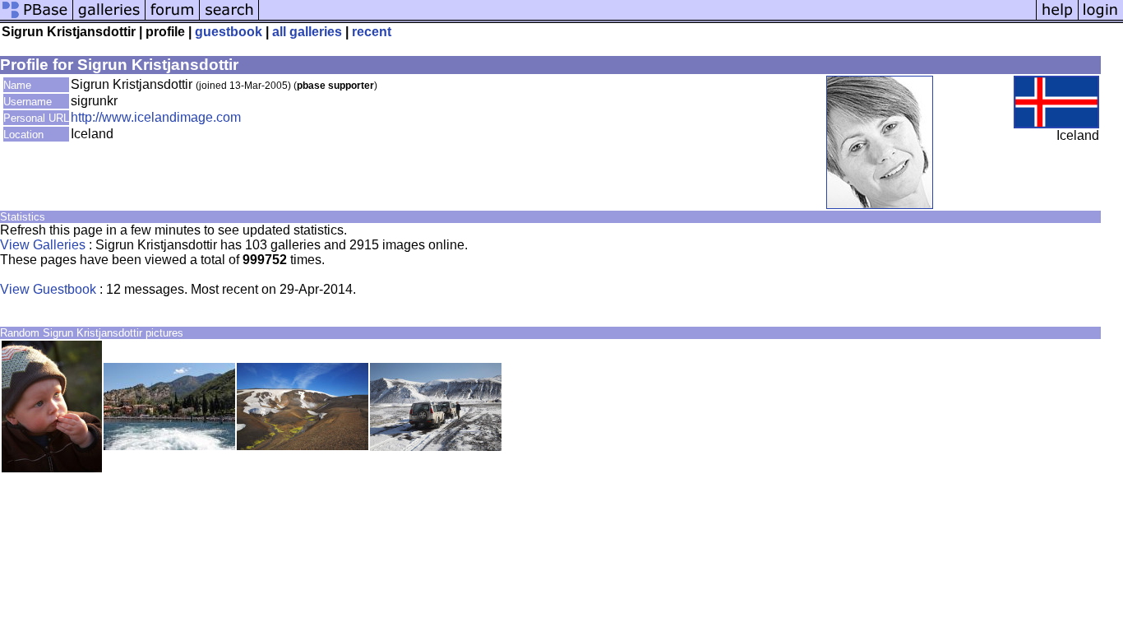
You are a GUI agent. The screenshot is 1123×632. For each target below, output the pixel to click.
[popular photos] (647, 19)
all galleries (307, 32)
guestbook (228, 32)
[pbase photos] (36, 19)
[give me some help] (1057, 19)
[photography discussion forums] (173, 19)
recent (371, 32)
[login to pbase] (1101, 19)
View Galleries (42, 245)
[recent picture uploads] (109, 19)
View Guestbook (48, 289)
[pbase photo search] (229, 19)
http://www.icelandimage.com (156, 117)
